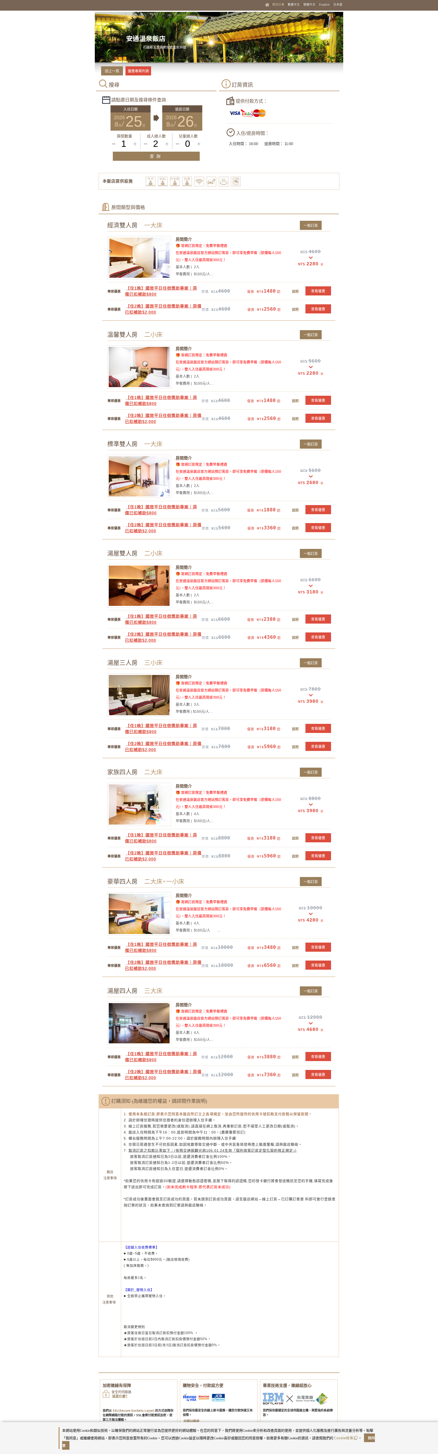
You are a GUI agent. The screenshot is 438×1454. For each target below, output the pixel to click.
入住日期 (130, 109)
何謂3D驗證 (191, 1421)
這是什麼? (119, 1396)
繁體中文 (294, 4)
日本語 (337, 4)
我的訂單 (278, 4)
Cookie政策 (343, 1437)
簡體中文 (309, 4)
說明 (295, 291)
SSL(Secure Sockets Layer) (133, 1410)
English (324, 4)
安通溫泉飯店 (146, 38)
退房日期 (182, 109)
